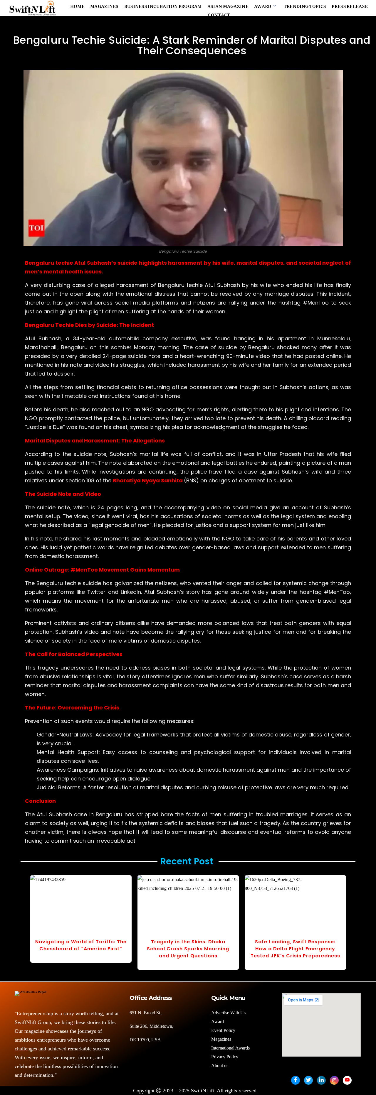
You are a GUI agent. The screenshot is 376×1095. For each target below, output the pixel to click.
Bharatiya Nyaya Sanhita (148, 480)
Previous (19, 926)
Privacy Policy (224, 1056)
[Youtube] (347, 1080)
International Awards (230, 1047)
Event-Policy (223, 1030)
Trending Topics (305, 5)
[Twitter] (308, 1080)
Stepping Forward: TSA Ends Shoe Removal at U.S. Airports (188, 945)
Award (262, 5)
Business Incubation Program (163, 5)
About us (220, 1065)
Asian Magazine (228, 5)
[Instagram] (334, 1080)
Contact (219, 13)
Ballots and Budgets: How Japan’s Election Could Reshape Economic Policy (80, 948)
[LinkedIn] (321, 1080)
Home (77, 5)
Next (356, 926)
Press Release (350, 5)
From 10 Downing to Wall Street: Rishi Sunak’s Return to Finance (295, 945)
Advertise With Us (228, 1012)
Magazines (104, 5)
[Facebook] (295, 1080)
